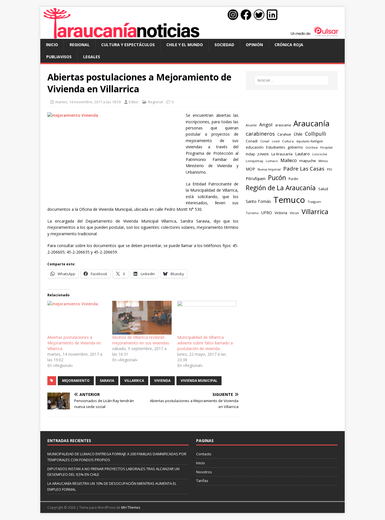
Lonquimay (254, 161)
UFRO (266, 212)
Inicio (52, 44)
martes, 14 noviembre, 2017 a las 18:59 (88, 101)
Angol (266, 124)
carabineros (260, 133)
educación (255, 147)
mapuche (307, 160)
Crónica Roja (289, 44)
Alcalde (251, 125)
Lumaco (272, 161)
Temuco (289, 199)
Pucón (277, 177)
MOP (250, 169)
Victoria (281, 212)
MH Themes (130, 507)
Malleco (288, 160)
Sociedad (224, 44)
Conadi (252, 141)
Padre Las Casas (303, 168)
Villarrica (134, 380)
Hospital (326, 147)
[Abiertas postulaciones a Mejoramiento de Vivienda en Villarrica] (77, 318)
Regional (80, 44)
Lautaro (302, 153)
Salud (323, 188)
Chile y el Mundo (184, 44)
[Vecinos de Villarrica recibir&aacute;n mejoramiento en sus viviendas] (141, 318)
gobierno (295, 147)
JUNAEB (263, 154)
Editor (134, 101)
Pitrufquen (255, 178)
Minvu (323, 161)
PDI (329, 169)
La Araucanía (282, 153)
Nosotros (204, 471)
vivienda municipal (199, 380)
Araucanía (311, 123)
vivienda (162, 380)
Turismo (252, 213)
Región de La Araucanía (281, 187)
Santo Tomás (258, 201)
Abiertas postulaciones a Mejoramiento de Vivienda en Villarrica (74, 343)
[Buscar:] (291, 80)
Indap (250, 154)
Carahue (284, 134)
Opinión (254, 44)
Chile (298, 134)
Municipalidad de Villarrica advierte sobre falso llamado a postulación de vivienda (205, 343)
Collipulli (315, 133)
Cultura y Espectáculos (128, 44)
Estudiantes (275, 147)
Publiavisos (59, 56)
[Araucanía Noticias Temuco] (192, 35)
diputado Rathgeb (309, 141)
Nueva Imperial (269, 169)
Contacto (203, 453)
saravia (107, 380)
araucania (283, 125)
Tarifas (202, 480)
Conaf (264, 141)
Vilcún (294, 213)
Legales (91, 56)
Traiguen (314, 202)
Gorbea (312, 147)
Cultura (288, 141)
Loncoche (319, 154)
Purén (293, 178)
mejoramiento (76, 380)
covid (276, 141)
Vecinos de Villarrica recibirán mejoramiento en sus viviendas (140, 340)
